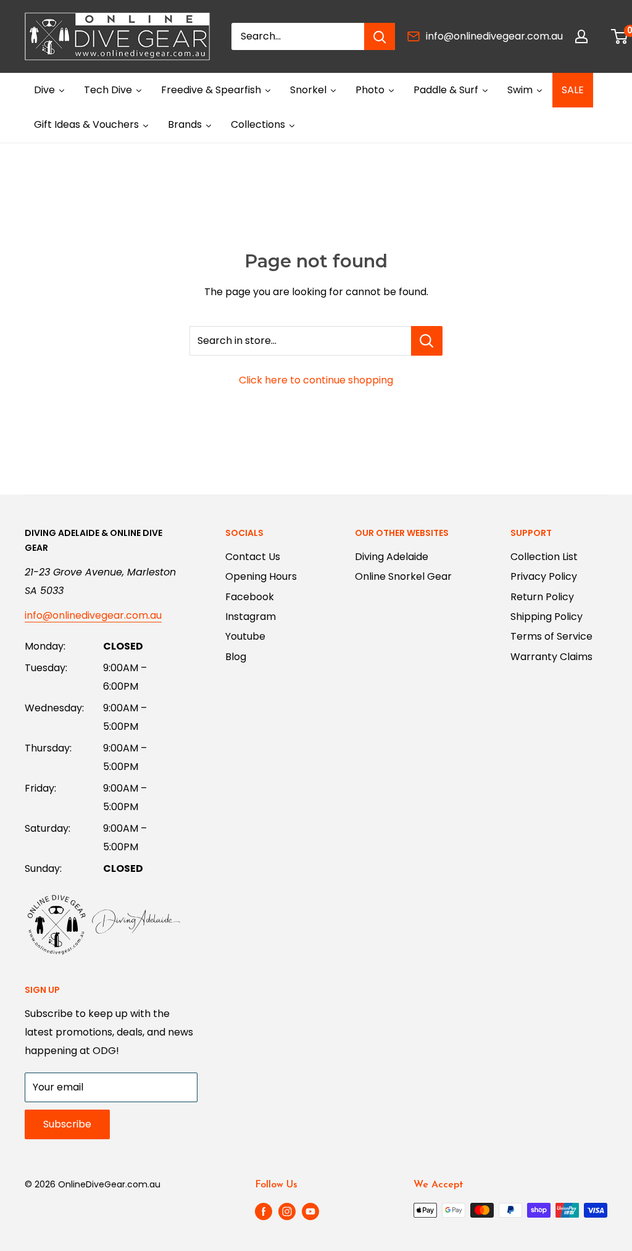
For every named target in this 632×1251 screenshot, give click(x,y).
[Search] (379, 36)
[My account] (581, 36)
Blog (235, 657)
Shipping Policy (546, 616)
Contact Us (252, 557)
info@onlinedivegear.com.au (494, 36)
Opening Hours (261, 576)
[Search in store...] (427, 341)
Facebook (249, 597)
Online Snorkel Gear (403, 576)
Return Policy (542, 597)
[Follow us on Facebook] (263, 1211)
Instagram (250, 616)
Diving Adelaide (391, 557)
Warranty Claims (551, 657)
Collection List (544, 557)
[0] (620, 36)
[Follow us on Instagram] (287, 1211)
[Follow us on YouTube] (310, 1211)
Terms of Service (551, 636)
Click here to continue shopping (316, 380)
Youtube (245, 636)
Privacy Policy (543, 576)
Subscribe (67, 1124)
